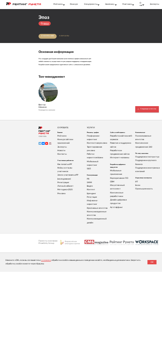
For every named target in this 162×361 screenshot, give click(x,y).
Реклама (61, 194)
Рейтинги (61, 136)
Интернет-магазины (119, 158)
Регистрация (63, 182)
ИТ (136, 182)
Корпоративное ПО (119, 178)
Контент (91, 190)
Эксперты (154, 4)
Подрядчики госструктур (147, 157)
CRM (112, 182)
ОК (152, 262)
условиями (46, 260)
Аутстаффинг (116, 207)
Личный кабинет (65, 186)
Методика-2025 (65, 190)
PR (88, 179)
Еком (137, 185)
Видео (90, 186)
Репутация (92, 197)
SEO (89, 169)
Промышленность (144, 189)
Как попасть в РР (64, 164)
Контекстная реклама (97, 143)
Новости (61, 151)
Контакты (64, 36)
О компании (47, 36)
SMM (89, 182)
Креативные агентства (97, 208)
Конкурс (74, 4)
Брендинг (91, 194)
